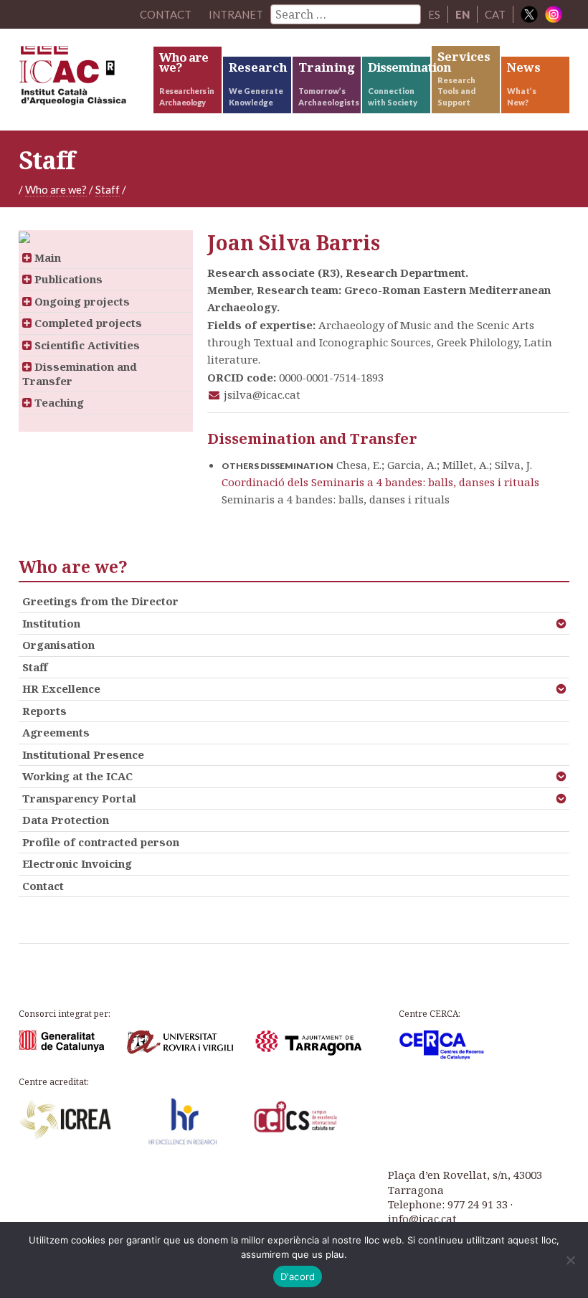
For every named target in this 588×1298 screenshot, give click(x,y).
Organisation (58, 645)
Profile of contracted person (100, 842)
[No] (570, 1260)
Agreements (56, 732)
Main (46, 257)
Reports (44, 711)
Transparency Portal (79, 798)
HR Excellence (61, 688)
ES (434, 14)
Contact (43, 885)
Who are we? (56, 189)
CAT (495, 14)
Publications (67, 279)
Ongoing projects (81, 301)
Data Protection (65, 820)
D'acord (298, 1276)
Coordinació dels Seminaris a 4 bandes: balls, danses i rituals (380, 482)
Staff (107, 189)
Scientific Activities (86, 345)
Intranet (236, 14)
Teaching (58, 402)
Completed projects (87, 323)
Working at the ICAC (77, 776)
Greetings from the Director (100, 601)
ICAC (85, 79)
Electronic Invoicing (77, 863)
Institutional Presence (83, 754)
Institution (51, 623)
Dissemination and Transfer (79, 373)
